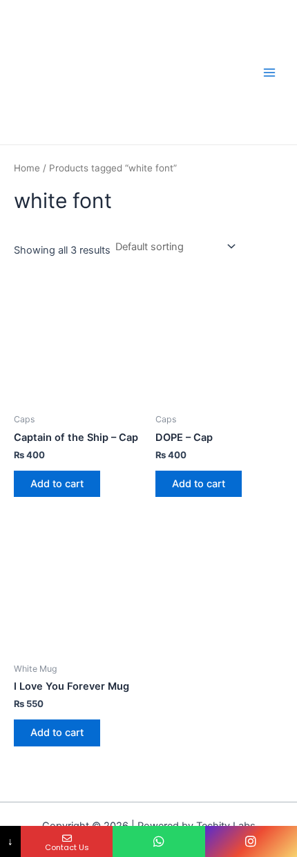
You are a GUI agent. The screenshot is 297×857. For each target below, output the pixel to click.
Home (27, 167)
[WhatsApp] (158, 841)
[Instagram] (251, 841)
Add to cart (57, 484)
